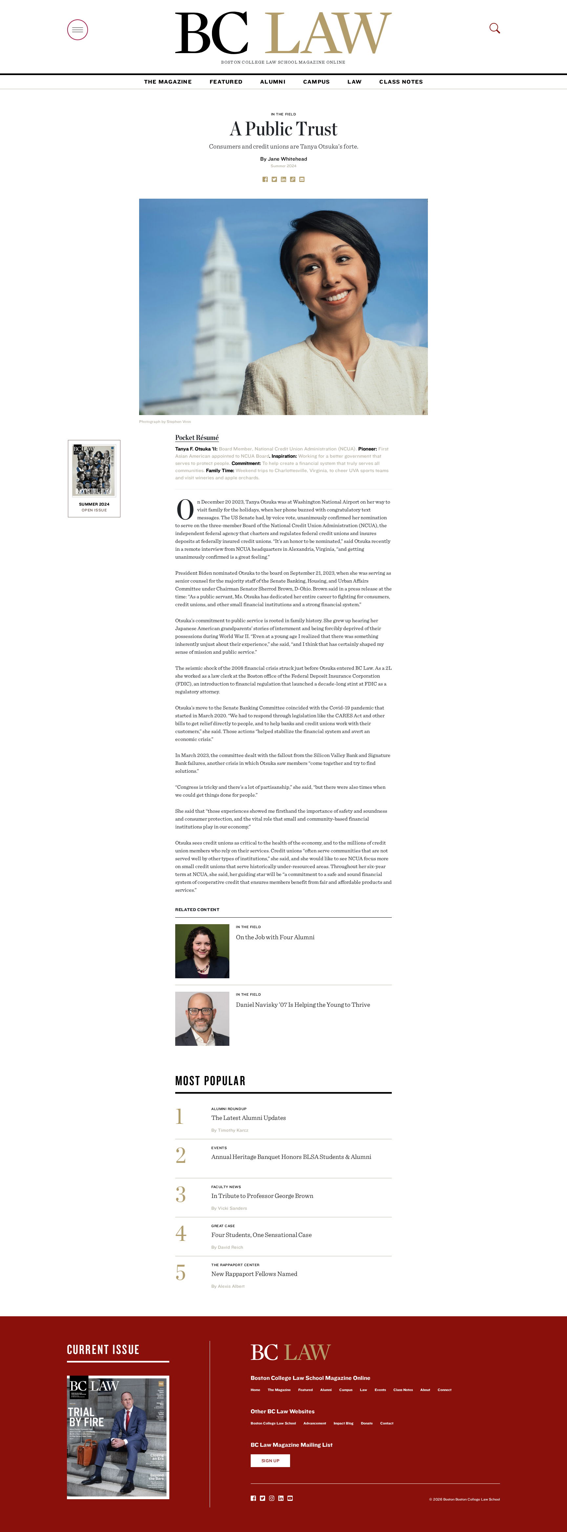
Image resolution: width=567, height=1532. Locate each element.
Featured (226, 81)
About (425, 1389)
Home (255, 1389)
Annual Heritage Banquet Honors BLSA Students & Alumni (291, 1156)
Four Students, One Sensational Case (261, 1234)
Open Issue (94, 509)
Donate (367, 1423)
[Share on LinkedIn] (283, 178)
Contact (386, 1423)
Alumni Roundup (229, 1108)
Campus (316, 81)
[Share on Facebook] (265, 178)
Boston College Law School (273, 1423)
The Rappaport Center (235, 1265)
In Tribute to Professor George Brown (262, 1195)
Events (219, 1147)
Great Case (223, 1226)
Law (354, 81)
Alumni (272, 81)
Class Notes (401, 81)
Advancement (315, 1423)
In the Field (283, 114)
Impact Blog (343, 1423)
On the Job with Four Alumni (275, 937)
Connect (445, 1389)
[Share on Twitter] (274, 178)
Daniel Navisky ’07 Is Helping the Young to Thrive (303, 1004)
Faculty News (226, 1186)
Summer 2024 (283, 165)
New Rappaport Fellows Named (254, 1273)
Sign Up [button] (271, 1460)
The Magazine (168, 81)
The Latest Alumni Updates (248, 1117)
